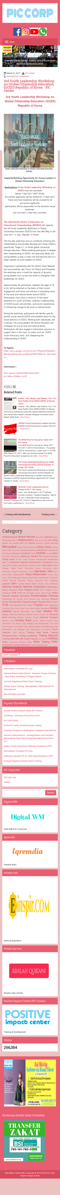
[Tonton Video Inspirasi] (34, 32)
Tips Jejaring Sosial (32, 626)
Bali (26, 543)
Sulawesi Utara (8, 621)
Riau (33, 611)
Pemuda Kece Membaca (39, 599)
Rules (38, 611)
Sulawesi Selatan (16, 617)
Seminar (21, 614)
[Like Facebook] (17, 32)
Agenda (48, 537)
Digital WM (19, 1173)
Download (25, 553)
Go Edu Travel (21, 559)
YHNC (54, 641)
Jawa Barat (47, 565)
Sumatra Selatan (38, 621)
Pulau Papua (29, 608)
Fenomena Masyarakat (11, 556)
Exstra (55, 553)
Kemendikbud (33, 578)
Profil (5, 605)
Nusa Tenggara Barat (28, 590)
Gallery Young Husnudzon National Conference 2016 (28, 746)
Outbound (6, 593)
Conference (53, 550)
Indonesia (14, 562)
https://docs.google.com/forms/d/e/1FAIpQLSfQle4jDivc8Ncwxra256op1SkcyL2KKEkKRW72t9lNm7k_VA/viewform (30, 354)
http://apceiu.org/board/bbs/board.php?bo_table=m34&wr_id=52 (22, 374)
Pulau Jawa (19, 608)
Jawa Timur (17, 568)
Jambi (38, 565)
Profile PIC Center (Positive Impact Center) (23, 725)
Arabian (45, 540)
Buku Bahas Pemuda (27, 547)
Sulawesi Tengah (32, 617)
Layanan (6, 583)
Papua (37, 593)
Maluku (34, 584)
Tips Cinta (53, 624)
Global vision (8, 559)
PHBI (14, 593)
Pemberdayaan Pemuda (44, 595)
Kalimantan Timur (26, 572)
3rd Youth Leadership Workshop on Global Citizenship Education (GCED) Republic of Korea (30, 101)
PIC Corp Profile (11, 720)
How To (5, 562)
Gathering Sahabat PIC (31, 556)
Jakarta (31, 565)
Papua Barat (46, 593)
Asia (10, 543)
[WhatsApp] (43, 32)
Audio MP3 (18, 543)
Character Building (28, 550)
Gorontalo (31, 559)
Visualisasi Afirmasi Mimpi (20, 642)
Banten (32, 543)
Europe (49, 553)
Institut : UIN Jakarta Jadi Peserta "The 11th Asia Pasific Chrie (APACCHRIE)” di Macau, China (37, 401)
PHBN (19, 593)
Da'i (3, 553)
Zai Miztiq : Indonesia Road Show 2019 (22, 715)
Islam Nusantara (20, 565)
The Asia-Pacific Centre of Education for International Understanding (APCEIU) (24, 223)
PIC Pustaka (28, 593)
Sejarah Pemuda (9, 614)
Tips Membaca (47, 626)
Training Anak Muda (37, 632)
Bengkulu (39, 543)
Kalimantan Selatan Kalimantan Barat (41, 568)
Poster (55, 602)
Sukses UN (44, 615)
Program (38, 605)
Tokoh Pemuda (18, 633)
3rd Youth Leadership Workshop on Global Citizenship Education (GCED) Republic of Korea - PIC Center (29, 86)
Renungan (25, 611)
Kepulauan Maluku (25, 581)
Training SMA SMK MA (12, 639)
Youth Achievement (39, 645)
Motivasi (54, 584)
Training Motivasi (48, 635)
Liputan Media (24, 584)
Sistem (7, 782)
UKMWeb (52, 638)
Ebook (33, 553)
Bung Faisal (44, 547)
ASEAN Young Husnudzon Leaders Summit (37, 423)
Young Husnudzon (21, 645)
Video (5, 642)
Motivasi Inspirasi (12, 586)
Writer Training (41, 641)
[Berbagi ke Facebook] (14, 386)
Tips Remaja (19, 629)
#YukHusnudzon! (10, 537)
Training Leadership (28, 635)
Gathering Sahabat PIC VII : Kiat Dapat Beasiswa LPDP (28, 756)
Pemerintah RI (8, 599)
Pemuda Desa (22, 599)
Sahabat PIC (50, 611)
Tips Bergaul (28, 623)
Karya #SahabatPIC (15, 574)
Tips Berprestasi (41, 623)
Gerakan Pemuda (50, 556)
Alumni (14, 540)
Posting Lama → (49, 514)
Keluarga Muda (20, 577)
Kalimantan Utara (43, 571)
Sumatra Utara (52, 621)
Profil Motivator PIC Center (20, 605)
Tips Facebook (7, 627)
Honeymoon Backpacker (47, 559)
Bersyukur (9, 547)
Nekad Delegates (9, 590)
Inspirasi (24, 562)
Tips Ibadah (18, 627)
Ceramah (15, 550)
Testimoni (6, 623)
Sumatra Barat (23, 620)
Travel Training (30, 639)
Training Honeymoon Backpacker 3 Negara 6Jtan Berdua (30, 730)
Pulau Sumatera (42, 608)
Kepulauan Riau (41, 581)
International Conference (18, 76)
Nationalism (52, 587)
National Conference (34, 586)
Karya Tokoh (7, 578)
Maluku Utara (43, 584)
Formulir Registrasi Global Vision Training (23, 681)
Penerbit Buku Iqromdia (14, 694)
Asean (5, 543)
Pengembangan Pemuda (34, 602)
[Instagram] (26, 32)
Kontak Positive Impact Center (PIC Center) (23, 710)
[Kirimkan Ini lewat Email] (5, 386)
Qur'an (16, 611)
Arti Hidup (53, 540)
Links (14, 583)
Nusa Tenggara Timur (49, 590)
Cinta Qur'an (42, 550)
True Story (42, 639)
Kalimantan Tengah (10, 572)
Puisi (12, 608)
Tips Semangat (33, 629)
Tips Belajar (17, 624)
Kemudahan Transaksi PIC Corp (18, 668)
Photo (49, 602)
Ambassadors (26, 540)
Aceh (37, 537)
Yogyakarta (7, 645)
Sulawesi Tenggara (49, 617)
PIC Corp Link (10, 777)
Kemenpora (44, 577)
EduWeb (40, 553)
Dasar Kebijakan (13, 553)
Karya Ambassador (36, 574)
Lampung (54, 580)
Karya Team (53, 575)
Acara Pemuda (27, 536)
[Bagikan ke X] (11, 386)
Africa (42, 537)
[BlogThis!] (8, 386)
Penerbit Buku (15, 602)
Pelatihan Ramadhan (20, 596)
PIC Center (30, 73)
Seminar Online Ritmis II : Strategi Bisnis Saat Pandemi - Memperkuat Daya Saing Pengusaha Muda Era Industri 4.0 (29, 738)
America (38, 540)
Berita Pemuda (51, 543)
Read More (25, 417)
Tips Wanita (46, 629)
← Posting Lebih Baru (13, 514)
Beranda (27, 514)
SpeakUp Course (32, 615)
